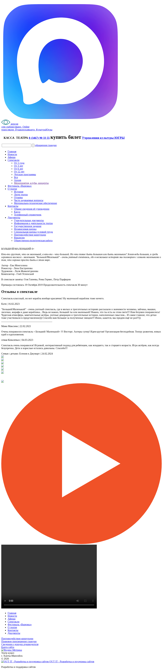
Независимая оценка (25, 229)
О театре (12, 188)
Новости (12, 154)
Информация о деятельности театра (33, 223)
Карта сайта (7, 647)
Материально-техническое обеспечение (35, 203)
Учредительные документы (29, 220)
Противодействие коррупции (30, 234)
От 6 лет (18, 168)
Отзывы (18, 197)
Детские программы (25, 174)
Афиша (11, 157)
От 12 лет (19, 171)
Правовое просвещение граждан (19, 641)
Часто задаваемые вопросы (28, 200)
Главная (12, 151)
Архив (17, 180)
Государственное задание (27, 226)
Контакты (13, 206)
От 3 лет (18, 165)
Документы (14, 217)
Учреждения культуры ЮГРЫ (103, 137)
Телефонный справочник (27, 214)
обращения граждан (46, 145)
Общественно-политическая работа (33, 240)
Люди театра (21, 194)
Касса (17, 211)
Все (16, 177)
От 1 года (19, 163)
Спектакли (13, 160)
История (18, 191)
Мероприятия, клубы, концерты (31, 183)
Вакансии (19, 237)
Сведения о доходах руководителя (19, 644)
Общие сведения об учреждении (31, 209)
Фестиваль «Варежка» (20, 186)
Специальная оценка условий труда (33, 232)
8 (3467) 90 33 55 (39, 137)
